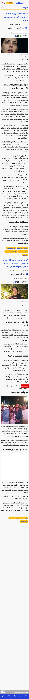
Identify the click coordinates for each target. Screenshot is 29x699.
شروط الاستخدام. (12, 692)
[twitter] (18, 36)
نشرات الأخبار (8, 2)
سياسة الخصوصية (20, 692)
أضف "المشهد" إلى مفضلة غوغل (18, 32)
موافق (3, 691)
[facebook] (16, 36)
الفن (11, 318)
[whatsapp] (20, 36)
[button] (14, 7)
